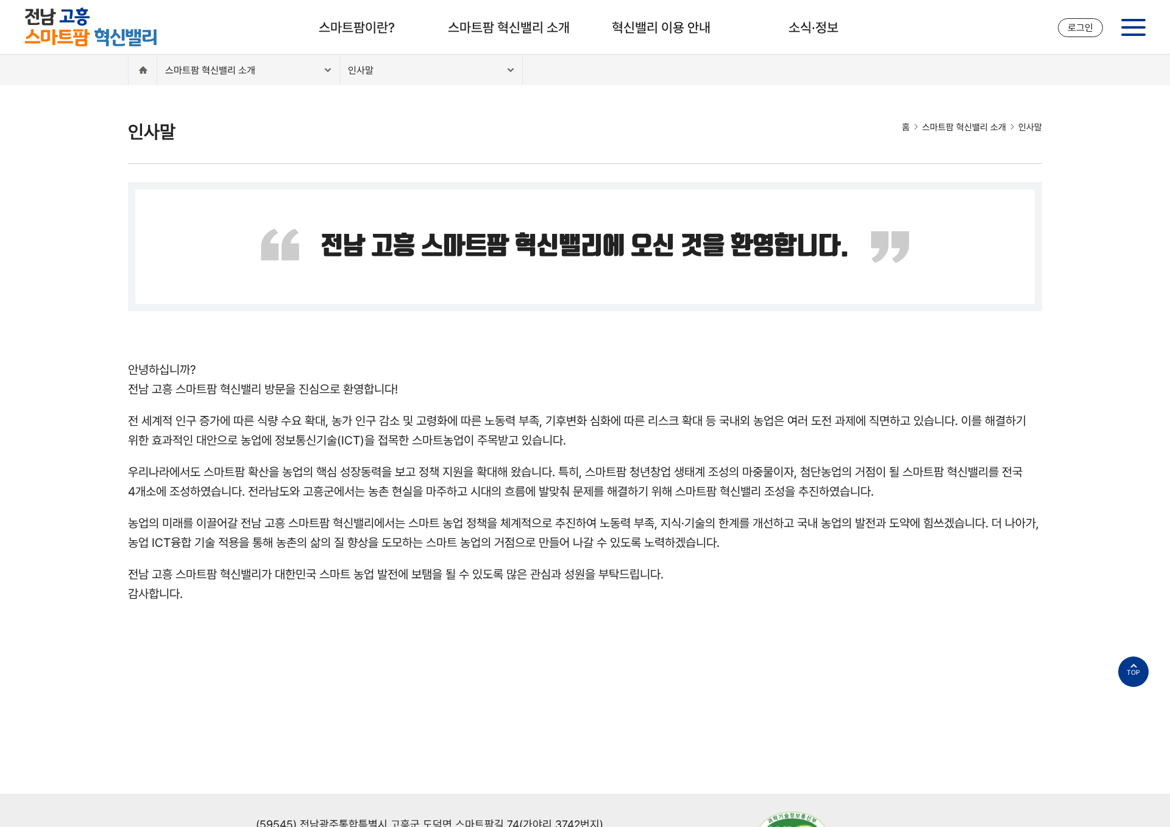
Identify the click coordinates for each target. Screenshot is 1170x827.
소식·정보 (813, 27)
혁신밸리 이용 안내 (661, 27)
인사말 (361, 70)
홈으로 (142, 70)
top (1133, 673)
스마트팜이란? (357, 27)
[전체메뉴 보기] (1133, 27)
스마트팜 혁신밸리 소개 (509, 27)
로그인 (1080, 27)
